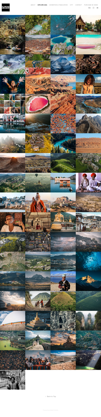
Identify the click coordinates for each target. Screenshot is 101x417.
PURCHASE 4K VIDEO (91, 5)
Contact (78, 5)
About (33, 5)
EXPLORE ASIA (42, 5)
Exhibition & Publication (58, 5)
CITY (71, 5)
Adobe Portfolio (54, 410)
